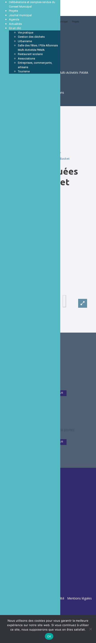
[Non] (90, 629)
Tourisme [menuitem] (24, 71)
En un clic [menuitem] (15, 28)
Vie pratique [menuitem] (25, 32)
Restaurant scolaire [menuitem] (30, 54)
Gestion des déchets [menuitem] (31, 36)
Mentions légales (79, 598)
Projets (75, 21)
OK (49, 636)
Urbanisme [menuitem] (25, 41)
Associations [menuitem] (26, 58)
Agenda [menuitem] (14, 19)
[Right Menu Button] (4, 4)
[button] (64, 301)
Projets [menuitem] (13, 10)
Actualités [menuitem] (15, 24)
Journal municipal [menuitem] (20, 15)
